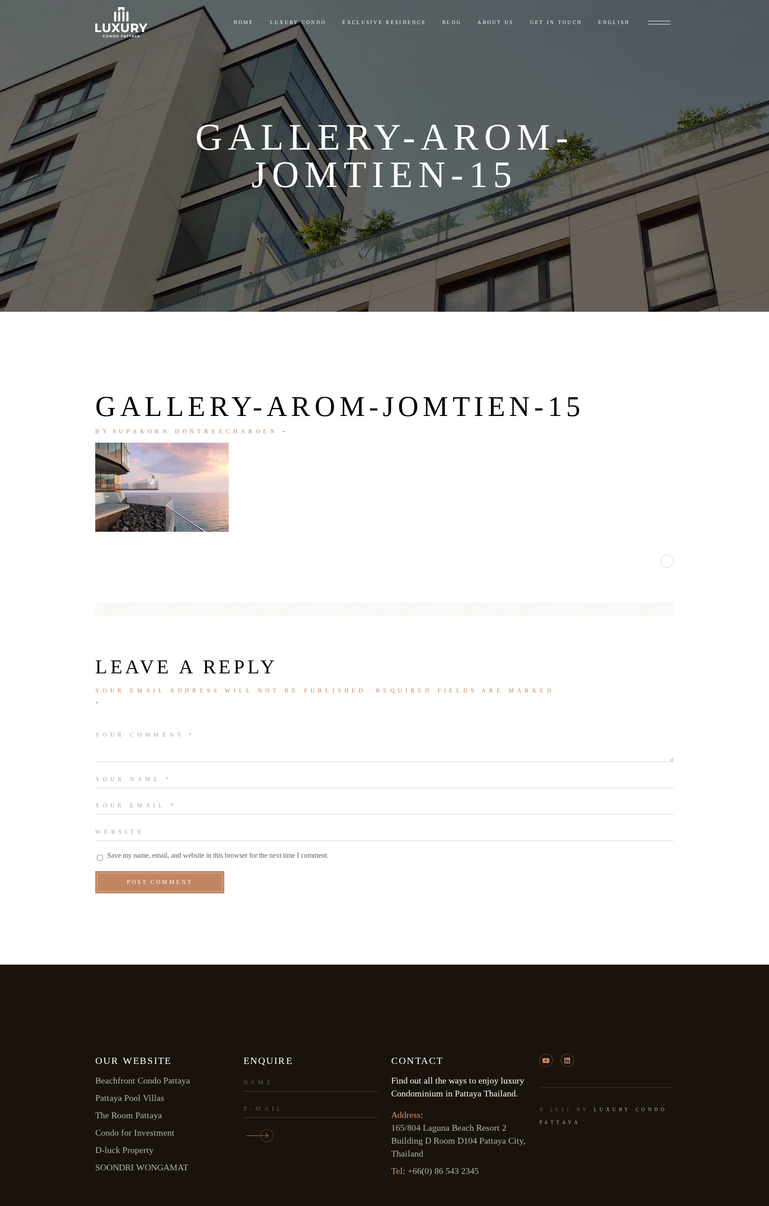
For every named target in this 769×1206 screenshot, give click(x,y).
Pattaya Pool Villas (129, 1098)
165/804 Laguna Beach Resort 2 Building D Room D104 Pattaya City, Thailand (458, 1140)
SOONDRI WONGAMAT (141, 1167)
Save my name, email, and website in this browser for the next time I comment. (217, 855)
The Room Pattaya (128, 1115)
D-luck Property (124, 1150)
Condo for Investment (134, 1132)
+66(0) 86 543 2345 (443, 1171)
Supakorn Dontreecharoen (195, 431)
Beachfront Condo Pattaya (142, 1080)
